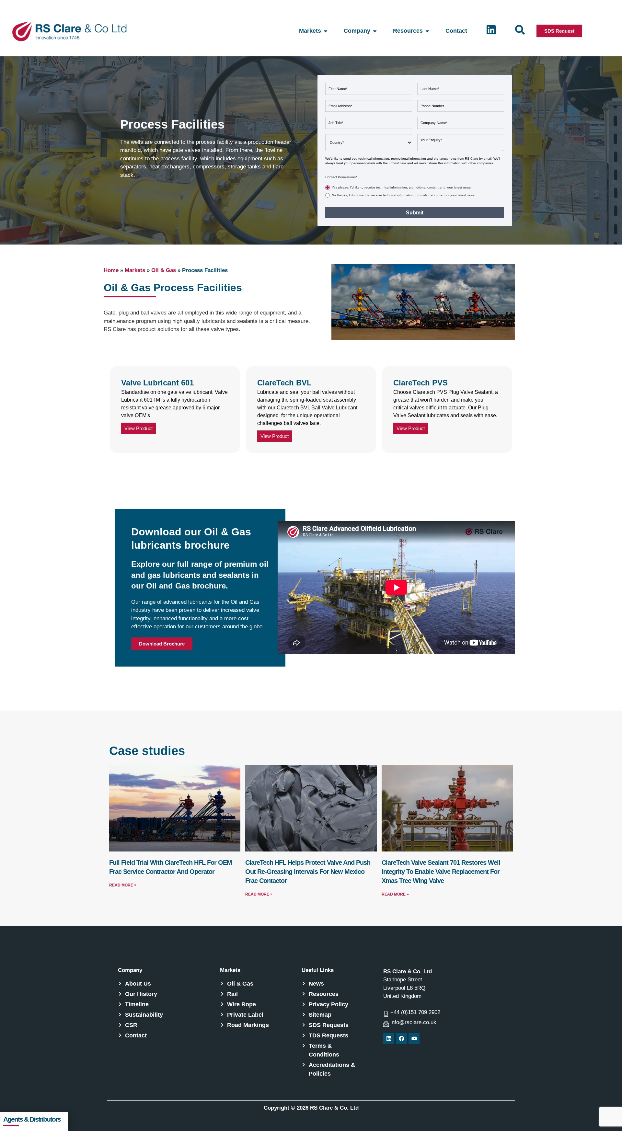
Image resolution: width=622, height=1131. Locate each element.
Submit (414, 212)
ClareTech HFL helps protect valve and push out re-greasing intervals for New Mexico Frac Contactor (307, 871)
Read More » (122, 885)
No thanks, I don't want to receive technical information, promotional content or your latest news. (404, 195)
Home (111, 270)
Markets (135, 270)
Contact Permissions (341, 177)
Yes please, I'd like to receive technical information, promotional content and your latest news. (402, 187)
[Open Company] (375, 31)
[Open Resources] (427, 31)
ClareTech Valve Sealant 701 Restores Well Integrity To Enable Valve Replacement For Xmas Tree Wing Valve (441, 871)
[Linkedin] (388, 1038)
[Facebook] (401, 1038)
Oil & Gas (163, 270)
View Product (138, 428)
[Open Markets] (325, 31)
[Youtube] (414, 1038)
